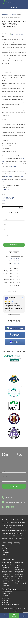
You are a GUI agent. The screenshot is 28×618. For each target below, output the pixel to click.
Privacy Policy (5, 600)
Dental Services (8, 560)
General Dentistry (6, 574)
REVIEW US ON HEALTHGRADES (15, 342)
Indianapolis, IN (5, 552)
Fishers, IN (4, 554)
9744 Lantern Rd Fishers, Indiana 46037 (8, 198)
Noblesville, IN (5, 550)
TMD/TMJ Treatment (20, 574)
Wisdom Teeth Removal (20, 583)
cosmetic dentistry (8, 176)
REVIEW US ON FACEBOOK (16, 335)
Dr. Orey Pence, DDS (7, 547)
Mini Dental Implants (7, 578)
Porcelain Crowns (19, 562)
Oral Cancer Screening (7, 580)
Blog (15, 14)
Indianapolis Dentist (7, 14)
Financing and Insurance (7, 591)
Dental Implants (5, 567)
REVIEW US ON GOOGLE (16, 328)
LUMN (13, 611)
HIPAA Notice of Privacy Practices (10, 604)
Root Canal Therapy (19, 569)
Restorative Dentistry (20, 564)
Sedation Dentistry (19, 571)
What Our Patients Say (7, 597)
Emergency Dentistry (7, 571)
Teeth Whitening (18, 573)
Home (3, 545)
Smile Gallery (5, 595)
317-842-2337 (5, 189)
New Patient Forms (6, 598)
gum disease (13, 166)
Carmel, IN (4, 548)
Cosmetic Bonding (6, 562)
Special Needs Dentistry (20, 581)
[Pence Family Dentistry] (9, 2)
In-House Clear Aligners (7, 576)
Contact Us (4, 556)
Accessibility (5, 602)
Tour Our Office (6, 593)
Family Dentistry (6, 573)
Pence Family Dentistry (11, 543)
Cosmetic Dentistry (6, 564)
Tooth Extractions (19, 576)
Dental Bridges (5, 565)
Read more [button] (12, 310)
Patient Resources (9, 589)
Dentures (4, 569)
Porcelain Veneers (6, 585)
